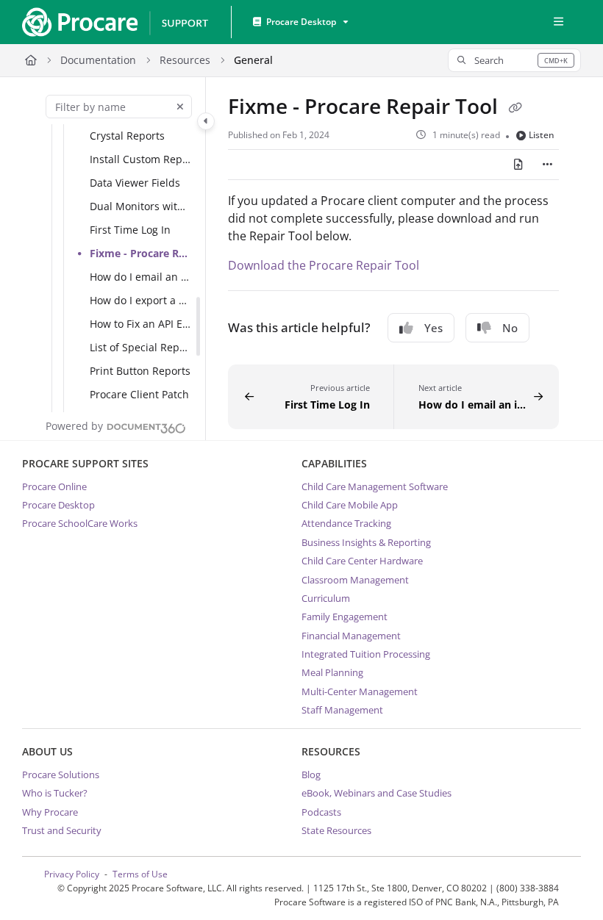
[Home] (114, 22)
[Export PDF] (518, 164)
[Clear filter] (180, 106)
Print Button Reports (140, 371)
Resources (185, 60)
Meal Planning (332, 672)
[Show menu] (558, 22)
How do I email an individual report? (140, 277)
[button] (514, 60)
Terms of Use (140, 874)
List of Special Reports (140, 347)
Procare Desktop (58, 504)
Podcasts (321, 812)
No (510, 327)
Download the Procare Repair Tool (323, 265)
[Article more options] (547, 164)
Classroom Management (355, 579)
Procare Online (54, 486)
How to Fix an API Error (140, 324)
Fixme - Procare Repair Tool (140, 253)
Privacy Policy (71, 874)
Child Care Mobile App (350, 504)
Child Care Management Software (375, 486)
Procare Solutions (60, 774)
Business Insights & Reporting (366, 542)
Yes (433, 327)
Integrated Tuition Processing (366, 654)
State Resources (336, 830)
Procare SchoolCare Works (80, 523)
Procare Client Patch (139, 394)
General (253, 60)
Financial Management (351, 635)
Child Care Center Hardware (362, 560)
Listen (541, 135)
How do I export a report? (140, 300)
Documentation (98, 60)
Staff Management (342, 709)
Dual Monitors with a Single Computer (140, 206)
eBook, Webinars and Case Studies (377, 792)
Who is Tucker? (55, 792)
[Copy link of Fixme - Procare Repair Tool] (515, 108)
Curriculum (326, 598)
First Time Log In (130, 230)
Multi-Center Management (360, 691)
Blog (311, 774)
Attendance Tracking (346, 523)
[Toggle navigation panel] (206, 121)
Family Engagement (345, 616)
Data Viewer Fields (135, 183)
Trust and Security (61, 830)
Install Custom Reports (140, 159)
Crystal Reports (127, 136)
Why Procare (50, 812)
